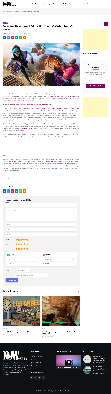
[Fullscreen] (79, 368)
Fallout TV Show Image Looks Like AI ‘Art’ (17, 332)
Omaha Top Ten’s (79, 4)
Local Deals (103, 4)
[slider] (67, 367)
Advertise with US (36, 362)
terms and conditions (55, 115)
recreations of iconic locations (20, 161)
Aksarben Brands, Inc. (68, 391)
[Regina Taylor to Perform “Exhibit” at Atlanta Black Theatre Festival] (87, 359)
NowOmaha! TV (92, 4)
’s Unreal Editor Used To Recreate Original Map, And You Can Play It (31, 104)
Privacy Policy (35, 365)
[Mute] (76, 368)
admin (6, 33)
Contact (33, 359)
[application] (68, 362)
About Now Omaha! (36, 356)
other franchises (48, 161)
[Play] (58, 368)
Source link (6, 179)
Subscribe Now (95, 85)
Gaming (5, 328)
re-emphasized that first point (27, 128)
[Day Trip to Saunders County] (87, 370)
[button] (75, 291)
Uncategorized (97, 366)
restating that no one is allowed (39, 124)
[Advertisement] (95, 39)
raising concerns (65, 163)
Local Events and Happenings (41, 4)
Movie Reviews (97, 356)
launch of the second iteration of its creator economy (46, 108)
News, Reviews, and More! (61, 4)
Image (7, 270)
